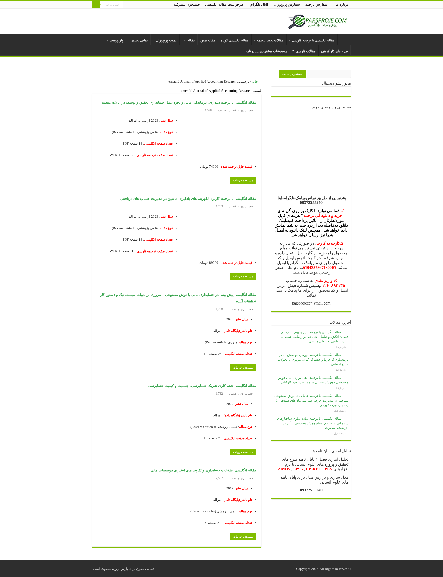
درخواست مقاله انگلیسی (224, 4)
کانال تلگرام (259, 4)
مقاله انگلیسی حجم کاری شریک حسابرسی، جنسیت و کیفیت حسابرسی (202, 386)
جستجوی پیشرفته (187, 4)
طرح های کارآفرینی (334, 51)
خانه (255, 81)
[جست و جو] (96, 4)
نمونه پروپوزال (166, 40)
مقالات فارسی (306, 51)
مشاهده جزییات (243, 180)
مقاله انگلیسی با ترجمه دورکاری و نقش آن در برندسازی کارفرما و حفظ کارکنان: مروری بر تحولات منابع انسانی (313, 359)
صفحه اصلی (344, 39)
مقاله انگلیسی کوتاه (235, 40)
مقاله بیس (207, 40)
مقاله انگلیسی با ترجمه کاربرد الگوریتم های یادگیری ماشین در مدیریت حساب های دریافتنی (188, 199)
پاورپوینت (116, 40)
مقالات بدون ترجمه (270, 40)
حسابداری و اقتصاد (241, 110)
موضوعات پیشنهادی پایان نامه (266, 51)
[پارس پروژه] (317, 20)
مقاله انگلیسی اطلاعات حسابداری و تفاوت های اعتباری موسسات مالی (203, 470)
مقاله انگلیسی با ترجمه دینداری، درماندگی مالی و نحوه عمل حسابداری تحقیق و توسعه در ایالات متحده (179, 102)
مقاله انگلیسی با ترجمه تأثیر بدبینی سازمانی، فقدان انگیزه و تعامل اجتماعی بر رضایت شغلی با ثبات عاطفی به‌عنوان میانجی (313, 336)
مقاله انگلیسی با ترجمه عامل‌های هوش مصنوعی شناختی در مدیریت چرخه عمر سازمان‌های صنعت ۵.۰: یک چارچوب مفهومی (311, 400)
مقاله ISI (188, 40)
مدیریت (223, 110)
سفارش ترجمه (316, 4)
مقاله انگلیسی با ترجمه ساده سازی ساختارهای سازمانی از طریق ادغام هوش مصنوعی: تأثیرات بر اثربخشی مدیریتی (312, 423)
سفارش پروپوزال (287, 4)
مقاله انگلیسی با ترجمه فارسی (313, 40)
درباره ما (341, 4)
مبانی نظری (139, 40)
